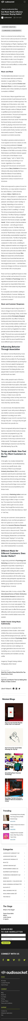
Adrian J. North (11, 194)
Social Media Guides (8, 893)
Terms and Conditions (6, 1003)
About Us (3, 994)
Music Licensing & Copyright (11, 884)
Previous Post (5, 670)
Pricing (3, 999)
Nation (5, 915)
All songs (3, 980)
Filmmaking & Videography (11, 30)
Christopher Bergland (18, 316)
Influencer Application (6, 1013)
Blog (4, 862)
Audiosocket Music (8, 856)
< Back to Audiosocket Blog (9, 9)
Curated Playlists (5, 982)
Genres (5, 878)
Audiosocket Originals (9, 859)
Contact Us (4, 1011)
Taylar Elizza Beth (8, 913)
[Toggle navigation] (24, 1)
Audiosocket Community (10, 853)
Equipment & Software (9, 871)
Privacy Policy (4, 1001)
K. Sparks (6, 919)
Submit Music (4, 984)
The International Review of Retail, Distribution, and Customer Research (14, 594)
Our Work (3, 996)
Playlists (5, 887)
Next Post (4, 678)
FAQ (2, 1015)
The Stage (6, 896)
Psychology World (21, 638)
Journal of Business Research (17, 525)
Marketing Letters (15, 494)
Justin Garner (7, 917)
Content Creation (8, 27)
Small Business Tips (8, 890)
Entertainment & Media (9, 868)
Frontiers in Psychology (13, 279)
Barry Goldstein (14, 168)
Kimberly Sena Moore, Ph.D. (9, 471)
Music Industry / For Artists (11, 881)
